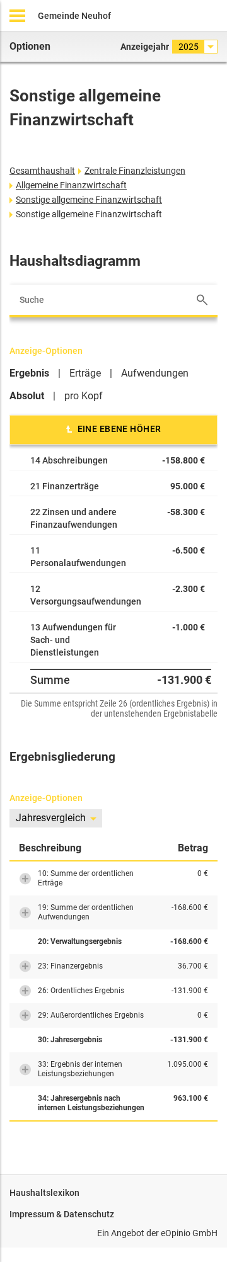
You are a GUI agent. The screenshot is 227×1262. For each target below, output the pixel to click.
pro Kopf (83, 396)
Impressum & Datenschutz (61, 1214)
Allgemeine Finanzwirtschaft (71, 185)
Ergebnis (29, 373)
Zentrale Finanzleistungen (134, 171)
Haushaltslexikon (44, 1193)
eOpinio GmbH (189, 1233)
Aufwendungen (155, 373)
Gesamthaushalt (42, 171)
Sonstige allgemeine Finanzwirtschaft (89, 200)
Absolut (26, 396)
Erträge (85, 373)
